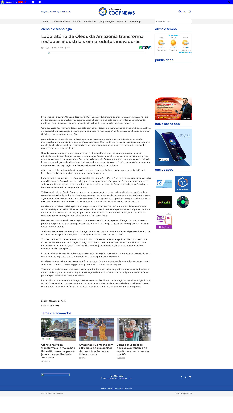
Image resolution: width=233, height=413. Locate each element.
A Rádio (76, 21)
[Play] (33, 2)
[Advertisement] (173, 80)
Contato (121, 21)
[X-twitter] (184, 11)
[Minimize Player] (229, 2)
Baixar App (135, 21)
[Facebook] (179, 11)
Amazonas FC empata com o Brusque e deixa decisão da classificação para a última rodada (96, 349)
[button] (140, 47)
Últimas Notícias (61, 21)
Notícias (88, 21)
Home (46, 21)
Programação (107, 21)
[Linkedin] (189, 11)
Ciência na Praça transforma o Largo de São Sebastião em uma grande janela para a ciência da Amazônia (58, 351)
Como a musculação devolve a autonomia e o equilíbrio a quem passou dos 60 (133, 349)
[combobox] (173, 21)
